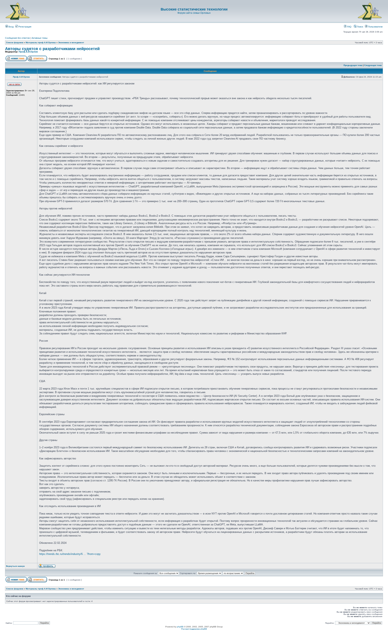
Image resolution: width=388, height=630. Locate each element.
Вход (11, 26)
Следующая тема (373, 65)
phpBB (180, 627)
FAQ (348, 26)
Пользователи (375, 26)
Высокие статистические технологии (194, 9)
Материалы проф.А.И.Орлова (41, 42)
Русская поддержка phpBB (194, 629)
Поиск (359, 26)
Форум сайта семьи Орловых (194, 13)
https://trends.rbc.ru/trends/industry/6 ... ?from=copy (70, 553)
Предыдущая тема (353, 65)
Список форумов (14, 42)
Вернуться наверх (15, 566)
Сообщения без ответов (17, 38)
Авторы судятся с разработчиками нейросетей (52, 48)
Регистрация (24, 26)
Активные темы (39, 38)
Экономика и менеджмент (71, 42)
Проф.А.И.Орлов (28, 51)
